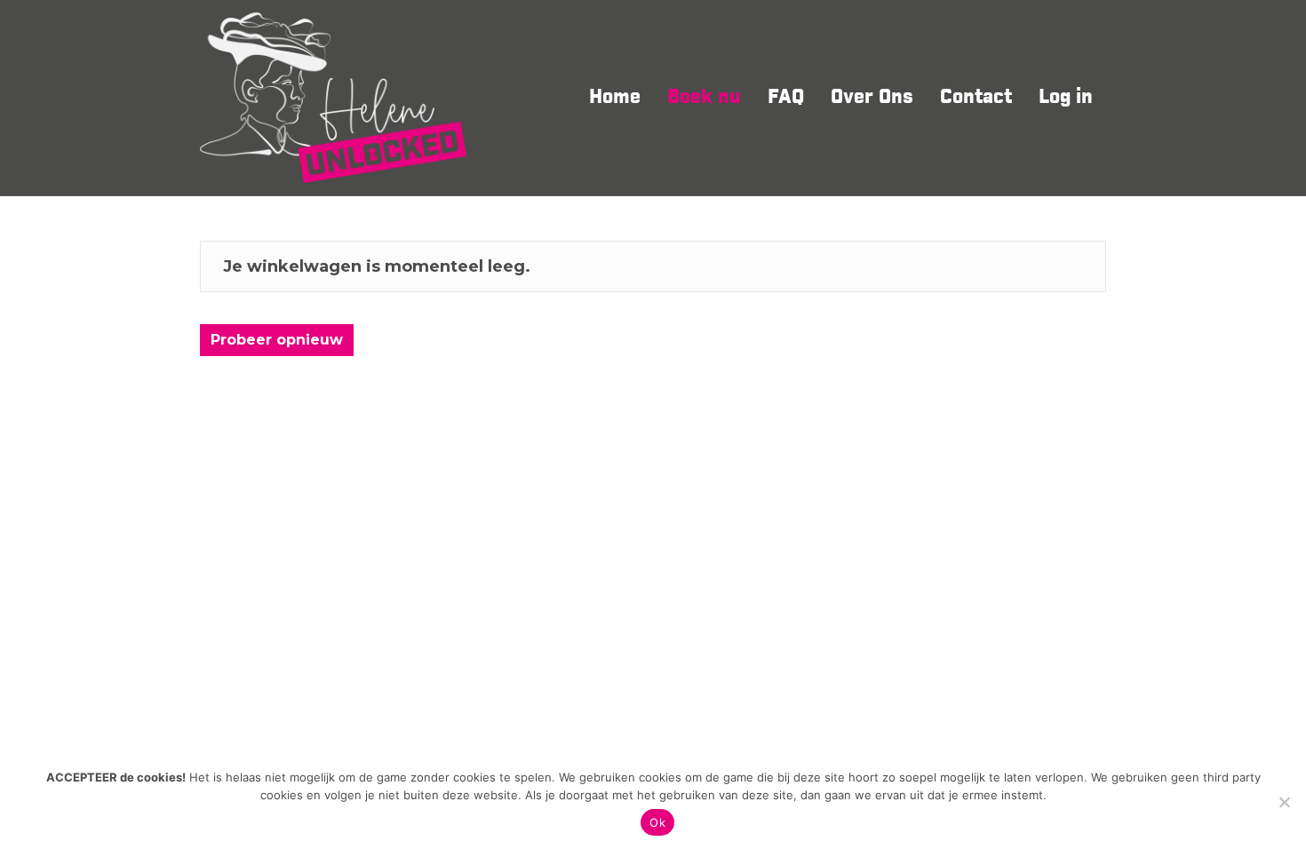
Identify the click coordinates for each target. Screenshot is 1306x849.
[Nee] (1284, 802)
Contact (976, 97)
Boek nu (704, 97)
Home (615, 97)
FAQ (786, 97)
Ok (657, 822)
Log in (1066, 97)
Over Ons (872, 97)
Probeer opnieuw (277, 339)
